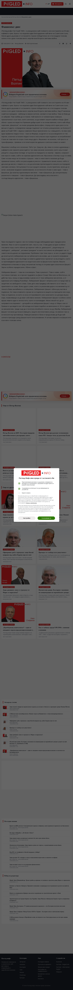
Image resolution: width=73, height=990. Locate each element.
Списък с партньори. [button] (31, 503)
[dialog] (36, 495)
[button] (36, 493)
